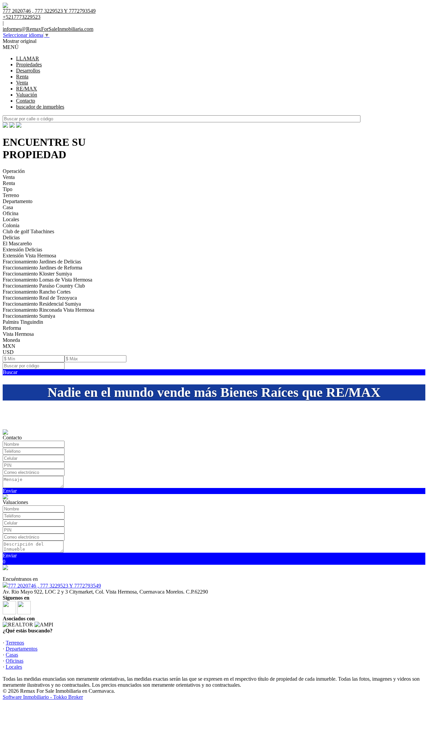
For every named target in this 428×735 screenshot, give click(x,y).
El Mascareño (17, 243)
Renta (22, 76)
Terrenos (15, 643)
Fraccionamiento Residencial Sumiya (42, 304)
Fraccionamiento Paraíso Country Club (44, 286)
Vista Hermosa (18, 334)
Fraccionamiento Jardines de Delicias (42, 261)
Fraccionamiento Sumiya (29, 316)
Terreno (11, 195)
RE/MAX (26, 88)
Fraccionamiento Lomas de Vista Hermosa (47, 280)
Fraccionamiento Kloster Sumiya (37, 274)
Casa (8, 207)
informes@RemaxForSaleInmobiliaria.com (48, 29)
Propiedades (29, 64)
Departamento (17, 201)
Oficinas (14, 661)
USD (8, 352)
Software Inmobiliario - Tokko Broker (43, 697)
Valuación (26, 95)
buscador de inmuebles (40, 107)
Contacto (25, 101)
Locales (11, 219)
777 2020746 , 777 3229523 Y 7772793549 (54, 586)
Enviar (10, 491)
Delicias (11, 237)
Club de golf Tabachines (28, 231)
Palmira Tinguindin (23, 322)
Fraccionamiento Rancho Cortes (37, 292)
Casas (12, 655)
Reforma (12, 328)
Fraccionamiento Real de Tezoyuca (40, 298)
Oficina (10, 213)
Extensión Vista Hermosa (29, 255)
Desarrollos (28, 70)
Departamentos (21, 649)
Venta (22, 82)
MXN (9, 346)
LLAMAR (27, 58)
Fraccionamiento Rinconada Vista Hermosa (48, 310)
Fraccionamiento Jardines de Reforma (42, 267)
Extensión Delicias (22, 249)
